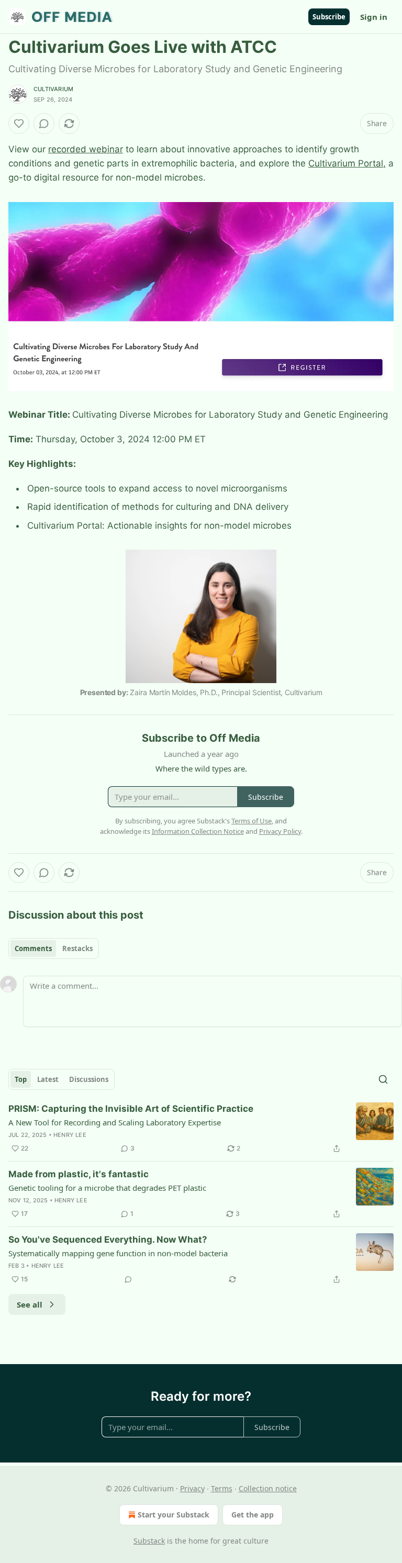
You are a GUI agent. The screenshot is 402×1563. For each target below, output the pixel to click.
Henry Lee (69, 1134)
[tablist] (53, 948)
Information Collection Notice (198, 831)
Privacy (192, 1488)
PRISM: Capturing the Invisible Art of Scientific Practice (130, 1108)
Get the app (252, 1515)
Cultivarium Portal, (347, 163)
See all (29, 1304)
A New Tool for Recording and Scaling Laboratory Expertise (114, 1122)
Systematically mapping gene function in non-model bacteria (118, 1253)
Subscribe (328, 16)
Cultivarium (53, 89)
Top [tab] (21, 1079)
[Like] (18, 123)
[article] (201, 1128)
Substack (149, 1541)
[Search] (383, 1079)
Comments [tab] (33, 948)
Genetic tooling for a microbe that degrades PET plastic (107, 1187)
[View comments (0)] (44, 123)
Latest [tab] (48, 1079)
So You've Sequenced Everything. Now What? (107, 1239)
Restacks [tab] (77, 948)
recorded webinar (85, 149)
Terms (221, 1488)
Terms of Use (251, 820)
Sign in (373, 17)
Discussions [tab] (88, 1079)
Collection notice (268, 1488)
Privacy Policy (280, 831)
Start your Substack (173, 1515)
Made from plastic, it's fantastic (78, 1174)
